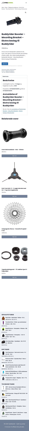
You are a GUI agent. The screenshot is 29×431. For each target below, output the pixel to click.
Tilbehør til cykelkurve (13, 7)
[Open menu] (26, 3)
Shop (6, 7)
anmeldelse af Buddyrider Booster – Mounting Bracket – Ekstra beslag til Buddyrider (14, 110)
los (4, 72)
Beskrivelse (5, 76)
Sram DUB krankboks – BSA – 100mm (13, 149)
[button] (25, 12)
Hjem (3, 7)
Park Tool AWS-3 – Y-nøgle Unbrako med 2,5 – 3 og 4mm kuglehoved (14, 189)
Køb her (5, 63)
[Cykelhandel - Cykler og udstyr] (7, 2)
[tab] (14, 76)
